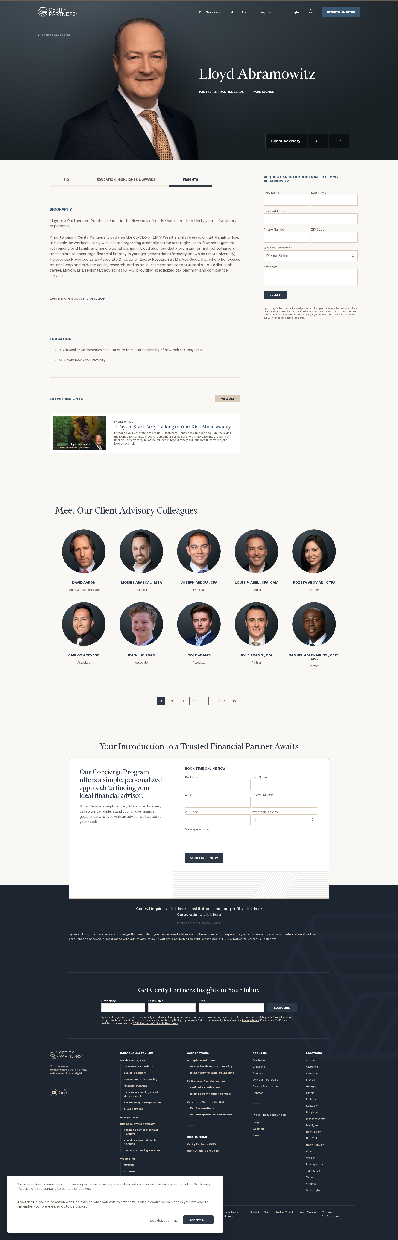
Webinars (258, 1128)
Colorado (312, 1073)
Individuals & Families (136, 1052)
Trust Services (133, 1108)
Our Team (259, 1060)
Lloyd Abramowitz (257, 75)
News (256, 1135)
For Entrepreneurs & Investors (211, 1114)
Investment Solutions (138, 1066)
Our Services (209, 12)
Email (203, 1001)
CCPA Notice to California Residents (155, 1023)
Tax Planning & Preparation (142, 1102)
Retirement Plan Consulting (206, 1080)
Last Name (156, 1001)
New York (312, 1138)
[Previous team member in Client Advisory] (318, 141)
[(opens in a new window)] (53, 1092)
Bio (66, 179)
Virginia (311, 1183)
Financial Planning (135, 1085)
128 (235, 701)
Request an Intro (341, 12)
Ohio (309, 1151)
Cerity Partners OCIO (201, 1144)
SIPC (267, 1212)
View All (228, 398)
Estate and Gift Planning (140, 1079)
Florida (310, 1079)
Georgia (311, 1086)
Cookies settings (164, 1220)
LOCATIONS (314, 1052)
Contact (258, 1092)
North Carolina (315, 1144)
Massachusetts (315, 1118)
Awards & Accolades (265, 1086)
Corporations (198, 1052)
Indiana (311, 1099)
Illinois (310, 1092)
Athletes (129, 1171)
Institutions (197, 1136)
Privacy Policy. (304, 314)
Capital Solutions (135, 1072)
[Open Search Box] (311, 12)
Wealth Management (134, 1060)
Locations (259, 1066)
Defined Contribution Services (211, 1093)
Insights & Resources (269, 1114)
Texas (309, 1177)
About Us (238, 12)
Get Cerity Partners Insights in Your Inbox (199, 990)
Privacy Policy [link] (211, 923)
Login (294, 12)
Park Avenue (263, 92)
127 (222, 701)
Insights (264, 12)
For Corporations (202, 1107)
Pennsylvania (314, 1164)
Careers (258, 1073)
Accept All (198, 1220)
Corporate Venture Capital (205, 1101)
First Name (109, 1001)
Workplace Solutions (201, 1060)
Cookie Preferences (330, 1214)
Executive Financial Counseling (211, 1066)
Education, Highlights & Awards (126, 179)
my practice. (94, 298)
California (312, 1066)
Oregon (311, 1157)
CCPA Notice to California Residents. (286, 317)
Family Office (129, 1117)
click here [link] (177, 908)
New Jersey (313, 1131)
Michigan (312, 1125)
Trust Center (307, 1212)
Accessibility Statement (229, 1214)
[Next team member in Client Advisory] (339, 141)
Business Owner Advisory (137, 1123)
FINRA (255, 1212)
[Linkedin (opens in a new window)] (63, 1092)
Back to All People (55, 35)
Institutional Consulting (203, 1150)
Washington (313, 1190)
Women (128, 1164)
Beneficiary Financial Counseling (212, 1072)
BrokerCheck (284, 1212)
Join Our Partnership (265, 1079)
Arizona (311, 1060)
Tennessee (313, 1170)
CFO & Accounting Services (142, 1150)
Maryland (312, 1112)
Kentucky (312, 1105)
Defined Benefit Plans (205, 1087)
